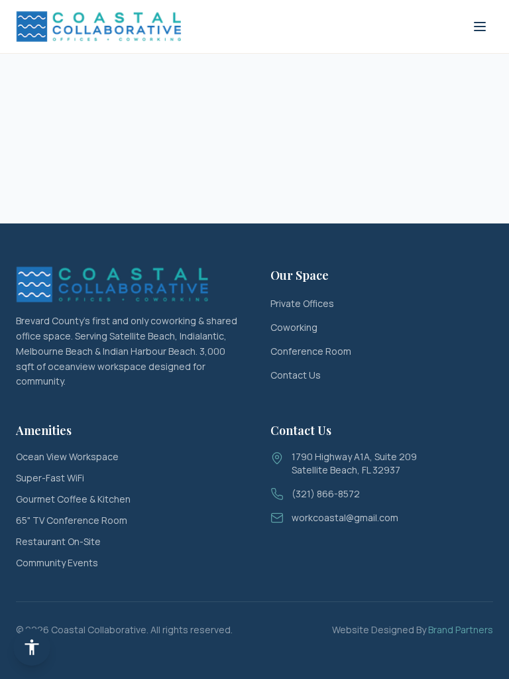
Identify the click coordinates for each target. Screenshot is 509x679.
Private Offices (302, 303)
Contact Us (295, 375)
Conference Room (310, 351)
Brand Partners (460, 629)
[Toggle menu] (480, 26)
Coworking (293, 327)
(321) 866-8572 (326, 493)
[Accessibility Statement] (31, 647)
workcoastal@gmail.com (345, 517)
